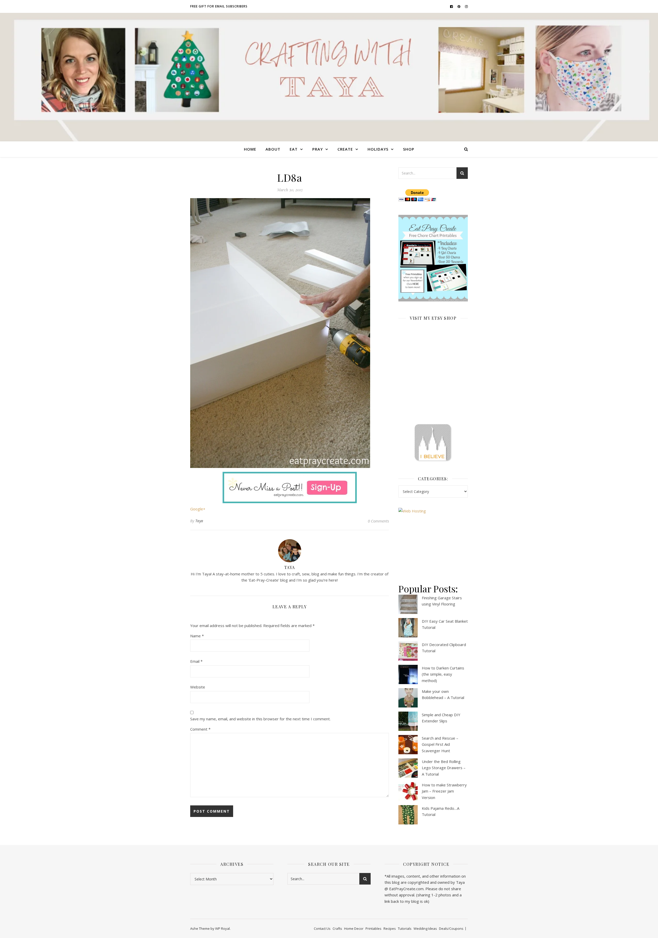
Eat (294, 149)
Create (345, 149)
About (273, 149)
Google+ (197, 508)
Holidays (378, 149)
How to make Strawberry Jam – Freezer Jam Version (444, 791)
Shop (408, 149)
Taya (199, 520)
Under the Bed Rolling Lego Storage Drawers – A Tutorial (443, 768)
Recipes (389, 928)
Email (196, 661)
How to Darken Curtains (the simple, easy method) (443, 674)
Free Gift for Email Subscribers (219, 6)
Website (197, 686)
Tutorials (405, 928)
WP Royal (222, 928)
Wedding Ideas (425, 928)
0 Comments (378, 520)
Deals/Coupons (451, 928)
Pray (317, 149)
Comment (200, 729)
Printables (373, 928)
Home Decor (353, 928)
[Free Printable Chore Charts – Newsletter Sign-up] (433, 258)
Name (197, 635)
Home (250, 149)
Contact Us (322, 928)
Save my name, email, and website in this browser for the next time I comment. (260, 718)
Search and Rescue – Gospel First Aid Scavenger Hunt (440, 744)
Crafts (337, 928)
